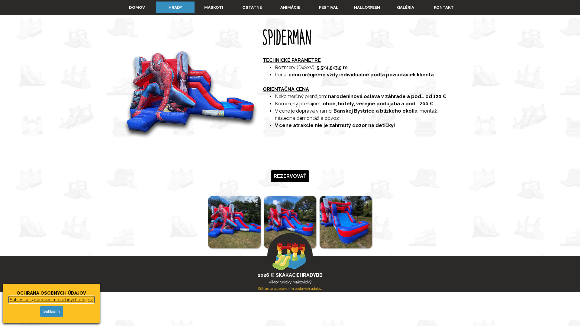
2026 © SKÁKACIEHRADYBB (290, 275)
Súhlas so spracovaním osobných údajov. (51, 299)
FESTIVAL (328, 7)
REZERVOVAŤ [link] (290, 176)
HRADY (175, 7)
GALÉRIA (405, 7)
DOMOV (137, 7)
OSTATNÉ (252, 7)
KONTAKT (444, 7)
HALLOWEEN (367, 7)
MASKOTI (213, 7)
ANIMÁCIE (290, 7)
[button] (234, 222)
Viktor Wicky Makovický (290, 282)
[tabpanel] (290, 90)
